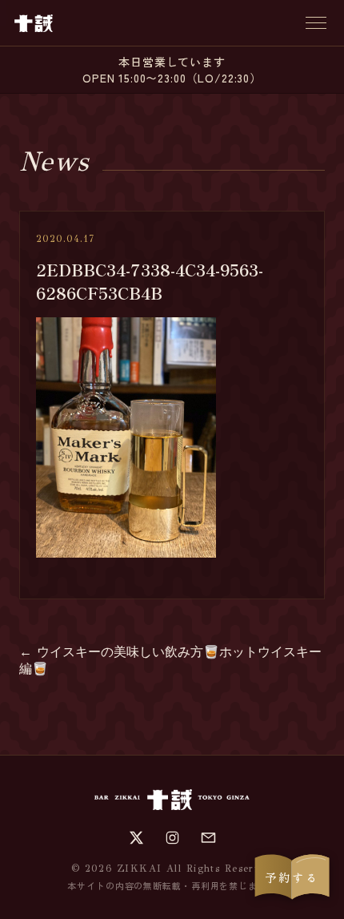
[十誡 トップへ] (33, 23)
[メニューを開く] (316, 23)
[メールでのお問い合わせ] (208, 837)
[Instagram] (172, 837)
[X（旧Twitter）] (136, 837)
